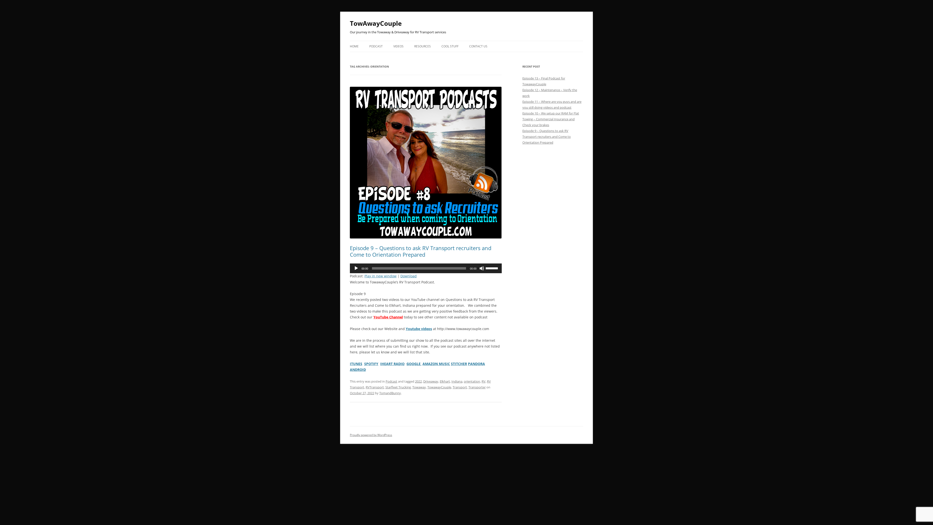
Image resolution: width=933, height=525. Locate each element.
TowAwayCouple (376, 23)
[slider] (492, 267)
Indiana (456, 381)
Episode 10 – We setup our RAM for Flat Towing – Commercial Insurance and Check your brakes (550, 119)
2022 (418, 381)
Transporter (477, 387)
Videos (398, 46)
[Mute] (481, 268)
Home (354, 46)
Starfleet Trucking (398, 387)
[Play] (356, 268)
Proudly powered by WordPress (371, 435)
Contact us (478, 46)
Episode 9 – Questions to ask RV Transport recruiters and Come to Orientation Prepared (420, 251)
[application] (426, 268)
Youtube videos (419, 328)
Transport (460, 387)
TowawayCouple (439, 387)
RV (483, 381)
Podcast (376, 46)
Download (408, 276)
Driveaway (430, 381)
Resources (422, 46)
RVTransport (375, 387)
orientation (472, 381)
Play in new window (380, 276)
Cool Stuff (449, 46)
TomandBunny (390, 393)
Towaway (419, 387)
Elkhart (445, 381)
